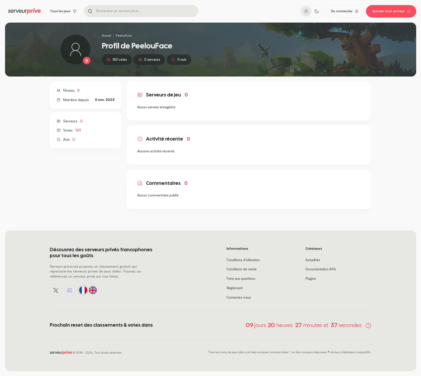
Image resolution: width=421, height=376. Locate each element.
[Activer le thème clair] (306, 11)
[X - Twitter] (56, 290)
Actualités (312, 260)
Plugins (310, 278)
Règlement (235, 288)
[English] (93, 290)
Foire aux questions (241, 278)
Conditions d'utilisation (243, 260)
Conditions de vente (242, 269)
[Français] (83, 290)
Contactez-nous (239, 297)
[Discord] (70, 290)
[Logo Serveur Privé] (24, 11)
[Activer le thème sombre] (316, 11)
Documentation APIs (320, 269)
